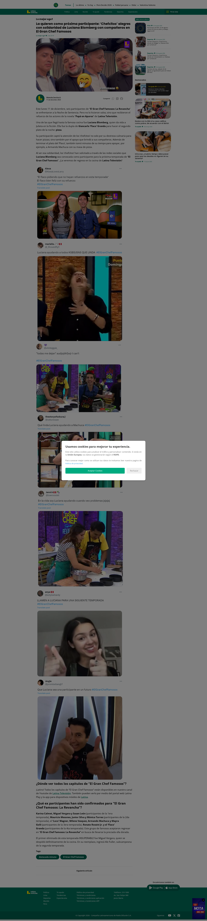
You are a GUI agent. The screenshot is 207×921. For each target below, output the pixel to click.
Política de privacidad (74, 463)
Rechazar (134, 470)
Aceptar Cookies (95, 470)
